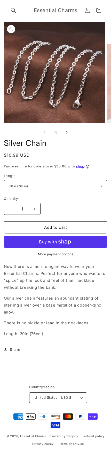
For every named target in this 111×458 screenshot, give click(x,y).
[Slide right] (67, 132)
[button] (13, 10)
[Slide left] (44, 132)
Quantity (11, 199)
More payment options (55, 254)
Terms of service (71, 444)
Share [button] (15, 349)
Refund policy (94, 436)
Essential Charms (33, 436)
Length (9, 176)
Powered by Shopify (63, 436)
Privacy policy (43, 444)
